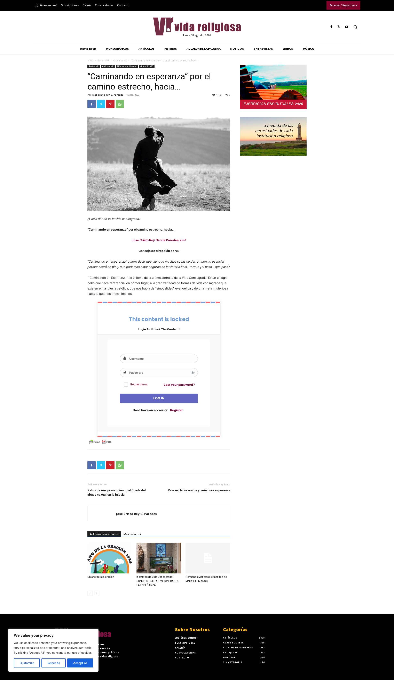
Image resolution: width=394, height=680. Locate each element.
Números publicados (126, 66)
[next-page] (96, 593)
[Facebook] (331, 27)
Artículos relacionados (104, 534)
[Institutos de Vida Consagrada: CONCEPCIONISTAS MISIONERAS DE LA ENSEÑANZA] (158, 558)
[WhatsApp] (120, 104)
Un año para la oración (100, 576)
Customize (27, 663)
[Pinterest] (110, 104)
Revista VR (103, 60)
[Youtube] (346, 27)
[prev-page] (90, 593)
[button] (355, 27)
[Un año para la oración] (109, 558)
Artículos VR (120, 60)
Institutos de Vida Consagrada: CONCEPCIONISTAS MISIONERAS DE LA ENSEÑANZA (157, 581)
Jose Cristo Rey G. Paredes (107, 94)
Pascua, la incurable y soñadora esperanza (199, 490)
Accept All (80, 663)
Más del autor (132, 534)
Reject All (53, 663)
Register (176, 410)
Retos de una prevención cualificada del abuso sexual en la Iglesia (116, 492)
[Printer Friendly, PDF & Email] (100, 442)
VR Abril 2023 (146, 66)
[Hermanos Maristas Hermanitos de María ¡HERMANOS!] (208, 558)
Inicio (90, 60)
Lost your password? (179, 385)
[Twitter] (339, 27)
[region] (53, 650)
